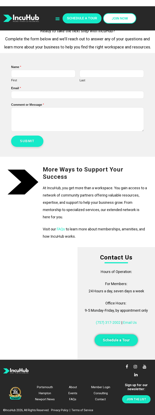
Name (16, 67)
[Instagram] (135, 367)
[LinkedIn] (136, 375)
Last (82, 80)
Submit (27, 141)
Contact (100, 399)
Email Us (130, 322)
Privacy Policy (59, 410)
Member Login (100, 387)
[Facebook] (127, 367)
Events (72, 393)
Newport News (45, 399)
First (14, 80)
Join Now (120, 18)
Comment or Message (27, 104)
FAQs (61, 229)
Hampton (45, 393)
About (73, 387)
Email (16, 88)
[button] (57, 18)
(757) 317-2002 (108, 322)
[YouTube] (145, 367)
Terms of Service (82, 410)
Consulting (101, 393)
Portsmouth (45, 387)
